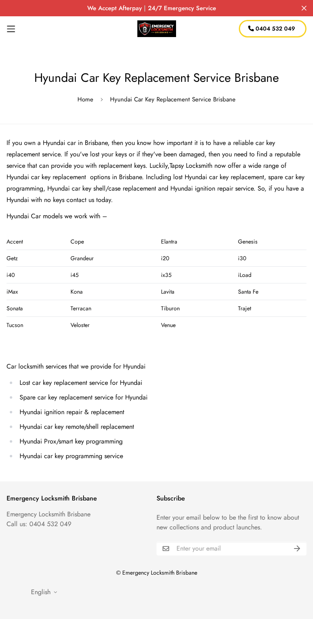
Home (85, 99)
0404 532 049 (274, 28)
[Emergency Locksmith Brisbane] (156, 28)
